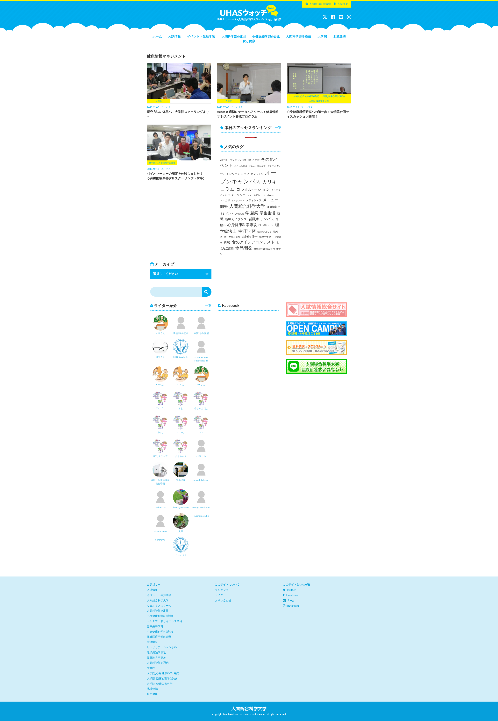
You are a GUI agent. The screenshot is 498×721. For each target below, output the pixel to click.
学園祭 (251, 212)
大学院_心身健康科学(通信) (163, 673)
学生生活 (267, 213)
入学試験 (239, 213)
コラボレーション (253, 189)
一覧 (278, 127)
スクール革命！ (254, 195)
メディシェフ (253, 200)
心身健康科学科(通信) (160, 631)
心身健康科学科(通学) (160, 615)
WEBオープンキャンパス (233, 159)
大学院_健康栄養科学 (160, 683)
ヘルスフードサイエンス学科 (164, 621)
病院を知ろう (264, 231)
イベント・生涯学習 (201, 36)
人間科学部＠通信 (298, 36)
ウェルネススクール (159, 605)
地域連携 (339, 36)
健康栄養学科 (155, 626)
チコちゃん (269, 195)
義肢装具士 (250, 236)
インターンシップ (237, 173)
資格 (227, 242)
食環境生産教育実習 (264, 248)
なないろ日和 (240, 166)
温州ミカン (268, 225)
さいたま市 (254, 159)
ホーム (157, 36)
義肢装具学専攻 (156, 657)
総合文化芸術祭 (232, 236)
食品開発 (243, 248)
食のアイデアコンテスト (253, 242)
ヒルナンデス (238, 200)
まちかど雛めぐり (257, 166)
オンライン (257, 173)
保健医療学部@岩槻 (266, 36)
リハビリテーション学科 (162, 647)
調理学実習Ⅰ (266, 236)
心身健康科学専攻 (242, 225)
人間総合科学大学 (320, 3)
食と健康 (249, 41)
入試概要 (342, 3)
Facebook (292, 595)
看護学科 (152, 642)
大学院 (322, 36)
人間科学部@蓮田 (234, 36)
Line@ (290, 600)
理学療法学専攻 (156, 652)
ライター (220, 595)
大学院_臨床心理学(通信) (162, 678)
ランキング (222, 589)
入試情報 (174, 36)
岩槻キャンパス (261, 219)
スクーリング (236, 195)
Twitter (291, 589)
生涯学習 (247, 231)
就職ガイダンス (236, 219)
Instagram (292, 605)
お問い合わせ (223, 600)
